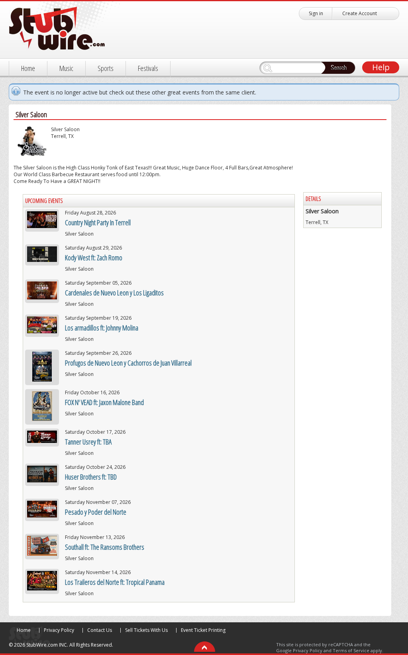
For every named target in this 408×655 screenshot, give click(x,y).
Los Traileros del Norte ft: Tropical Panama (115, 582)
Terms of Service (351, 650)
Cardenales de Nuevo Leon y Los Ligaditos (114, 292)
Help (381, 67)
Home (28, 68)
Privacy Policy (59, 630)
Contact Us (99, 630)
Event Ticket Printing (203, 630)
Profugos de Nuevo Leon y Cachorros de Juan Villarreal (128, 363)
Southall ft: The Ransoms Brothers (104, 547)
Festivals (148, 68)
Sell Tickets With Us (146, 630)
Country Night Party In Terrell (98, 222)
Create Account (359, 13)
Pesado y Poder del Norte (95, 512)
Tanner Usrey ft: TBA (88, 442)
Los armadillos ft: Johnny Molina (101, 327)
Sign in (316, 13)
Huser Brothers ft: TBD (91, 477)
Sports (106, 68)
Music (66, 68)
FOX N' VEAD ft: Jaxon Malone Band (104, 402)
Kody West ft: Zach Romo (93, 257)
